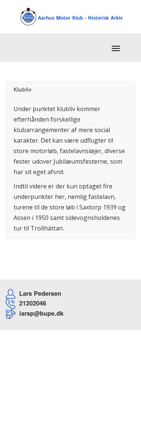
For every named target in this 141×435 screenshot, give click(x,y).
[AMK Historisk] (64, 12)
